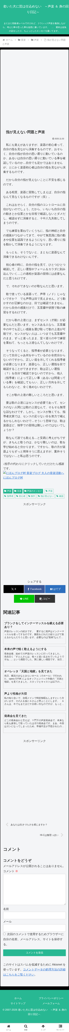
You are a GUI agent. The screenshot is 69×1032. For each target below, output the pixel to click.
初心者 (22, 496)
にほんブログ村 (13, 477)
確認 (61, 496)
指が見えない (47, 496)
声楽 (9, 491)
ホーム (18, 998)
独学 (33, 496)
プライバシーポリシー (51, 998)
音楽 (19, 491)
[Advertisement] (34, 89)
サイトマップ (18, 1003)
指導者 (10, 496)
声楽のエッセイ (34, 491)
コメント (10, 871)
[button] (45, 599)
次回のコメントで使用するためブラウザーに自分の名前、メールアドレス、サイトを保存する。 (33, 939)
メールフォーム (51, 1003)
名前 (6, 908)
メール (7, 921)
